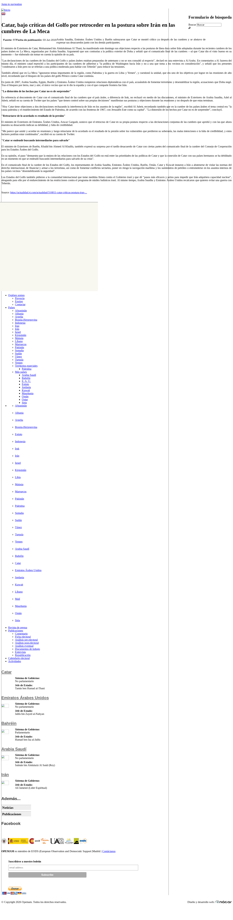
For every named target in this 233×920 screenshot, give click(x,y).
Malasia (19, 338)
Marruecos (20, 344)
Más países (21, 371)
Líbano (19, 341)
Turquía (19, 359)
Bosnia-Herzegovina (26, 319)
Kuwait (26, 390)
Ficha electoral (23, 636)
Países (11, 307)
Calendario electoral (19, 658)
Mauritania (27, 393)
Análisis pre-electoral (26, 639)
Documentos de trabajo (27, 649)
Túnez (18, 356)
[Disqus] (48, 246)
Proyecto (20, 298)
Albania (19, 313)
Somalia (19, 350)
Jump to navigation (11, 4)
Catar (18, 563)
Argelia (19, 316)
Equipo (19, 301)
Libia (18, 477)
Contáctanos (108, 851)
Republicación (23, 655)
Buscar (192, 24)
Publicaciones (15, 630)
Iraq (17, 325)
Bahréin (26, 378)
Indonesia (20, 322)
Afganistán (21, 310)
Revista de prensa (17, 627)
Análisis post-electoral (27, 642)
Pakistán (19, 347)
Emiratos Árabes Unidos (28, 570)
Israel (18, 332)
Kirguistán (20, 335)
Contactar (20, 304)
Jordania (26, 387)
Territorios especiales (26, 365)
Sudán (18, 353)
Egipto (25, 384)
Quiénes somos (16, 295)
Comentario (21, 633)
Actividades (14, 661)
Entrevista (20, 652)
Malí (17, 598)
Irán (17, 329)
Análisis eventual (24, 645)
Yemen (19, 362)
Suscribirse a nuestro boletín (24, 861)
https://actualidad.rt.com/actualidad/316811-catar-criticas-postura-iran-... (48, 192)
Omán (25, 396)
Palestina (26, 368)
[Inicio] (5, 10)
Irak (17, 448)
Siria (24, 402)
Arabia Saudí (29, 375)
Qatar (25, 399)
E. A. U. (26, 381)
